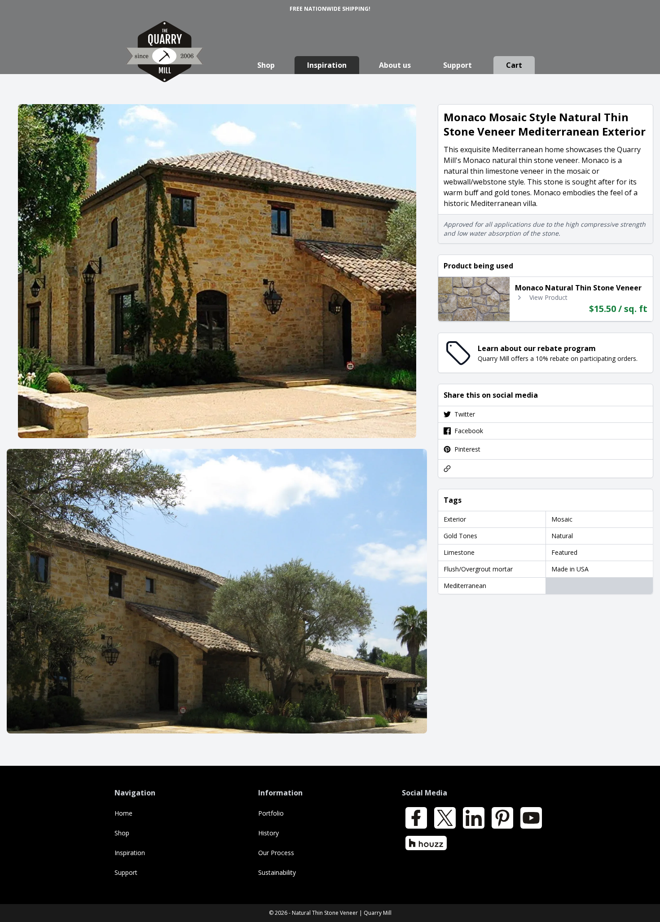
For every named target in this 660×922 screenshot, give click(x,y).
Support (457, 65)
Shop (266, 65)
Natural (562, 535)
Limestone (459, 552)
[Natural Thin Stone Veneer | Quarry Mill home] (164, 60)
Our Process (276, 852)
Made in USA (570, 569)
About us (395, 65)
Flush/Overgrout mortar (478, 569)
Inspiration (327, 65)
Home (123, 813)
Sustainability (277, 872)
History (268, 833)
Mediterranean (465, 585)
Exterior (455, 519)
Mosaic (561, 519)
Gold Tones (460, 535)
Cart (514, 65)
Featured (564, 552)
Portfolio (271, 813)
